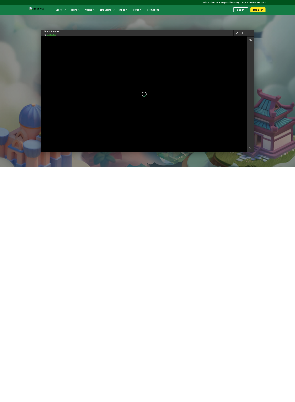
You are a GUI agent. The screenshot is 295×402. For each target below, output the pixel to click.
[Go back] (250, 33)
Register (258, 9)
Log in (240, 9)
